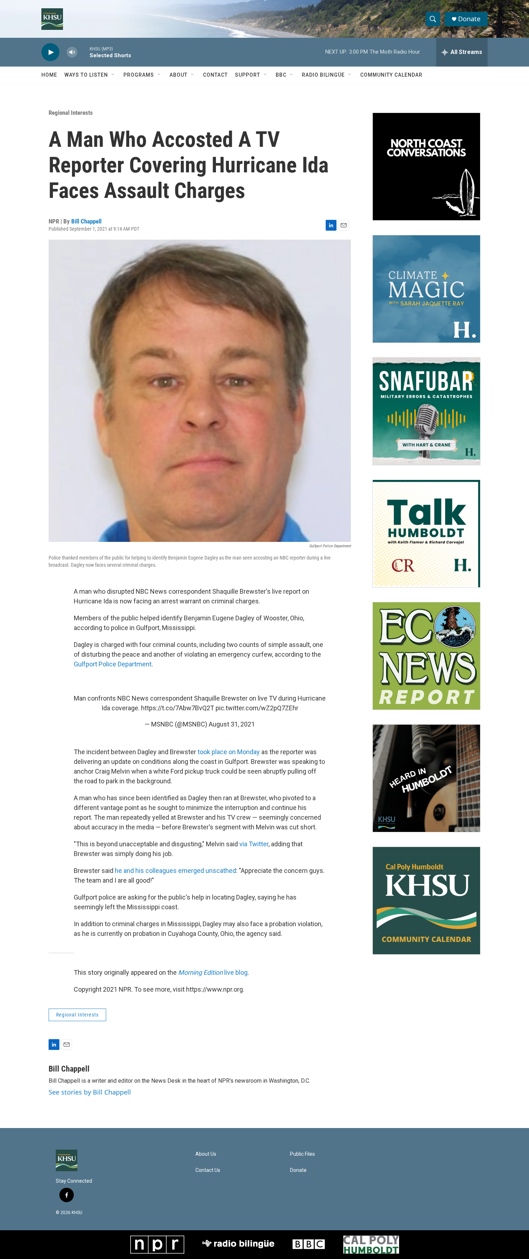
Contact (215, 75)
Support (247, 75)
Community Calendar (391, 75)
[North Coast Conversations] (426, 166)
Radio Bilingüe (323, 75)
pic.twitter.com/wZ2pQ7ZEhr (257, 708)
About (178, 75)
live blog (213, 972)
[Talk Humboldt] (426, 533)
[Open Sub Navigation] (113, 75)
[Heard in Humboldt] (426, 778)
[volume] (72, 52)
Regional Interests (71, 112)
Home (49, 75)
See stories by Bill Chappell (90, 1092)
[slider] (83, 52)
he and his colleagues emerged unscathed (175, 870)
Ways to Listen (86, 75)
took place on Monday (229, 752)
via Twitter (253, 844)
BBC (281, 75)
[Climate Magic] (426, 289)
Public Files (302, 1154)
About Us (205, 1154)
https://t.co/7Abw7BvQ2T (177, 708)
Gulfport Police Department (113, 664)
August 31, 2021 (232, 724)
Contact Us (207, 1170)
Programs (138, 75)
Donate (469, 19)
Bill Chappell (86, 221)
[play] (50, 52)
